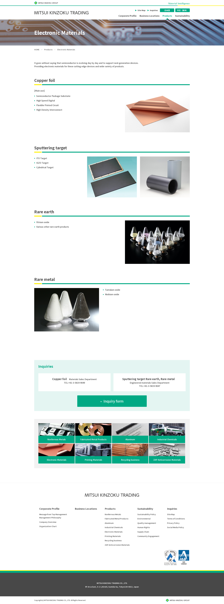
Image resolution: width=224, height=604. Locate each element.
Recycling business (113, 540)
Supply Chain (143, 531)
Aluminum (109, 523)
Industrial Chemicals (114, 527)
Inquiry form (113, 401)
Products (167, 16)
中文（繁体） (182, 10)
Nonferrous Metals (113, 514)
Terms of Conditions (176, 518)
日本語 (167, 10)
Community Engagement (148, 536)
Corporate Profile (127, 16)
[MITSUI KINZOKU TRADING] (61, 13)
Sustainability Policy (146, 514)
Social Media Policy (175, 527)
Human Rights (143, 527)
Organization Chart (48, 526)
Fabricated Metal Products (116, 518)
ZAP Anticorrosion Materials (117, 545)
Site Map (141, 10)
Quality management (146, 523)
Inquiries (154, 10)
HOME (36, 49)
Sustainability (182, 16)
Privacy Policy (173, 523)
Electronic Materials (113, 531)
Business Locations (149, 16)
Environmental (143, 518)
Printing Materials (113, 536)
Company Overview (47, 522)
